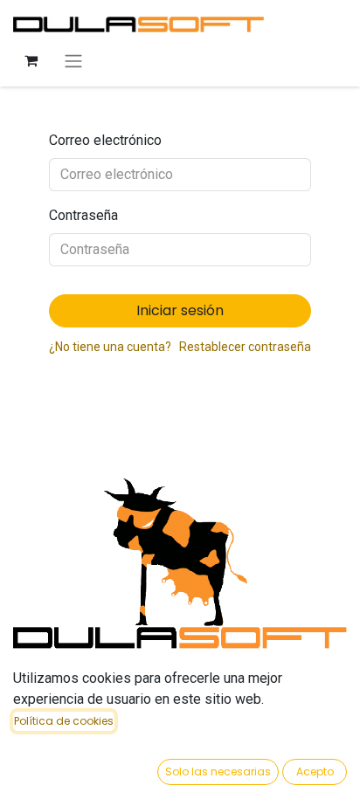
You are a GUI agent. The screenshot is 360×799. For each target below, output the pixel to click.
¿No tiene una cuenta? (110, 347)
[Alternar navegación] (73, 60)
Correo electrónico (105, 140)
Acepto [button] (315, 771)
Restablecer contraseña (245, 347)
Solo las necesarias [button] (218, 771)
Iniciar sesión (180, 310)
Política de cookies (64, 720)
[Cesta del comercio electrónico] (30, 60)
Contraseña (83, 215)
